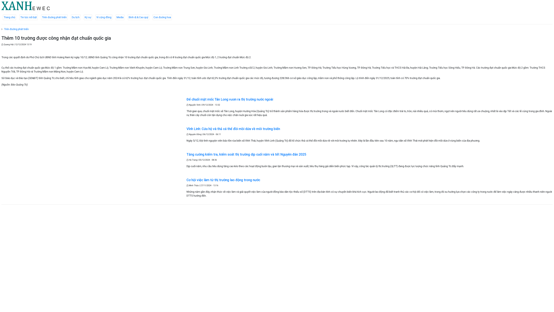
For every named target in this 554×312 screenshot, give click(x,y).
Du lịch (75, 17)
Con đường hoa (162, 17)
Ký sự (88, 17)
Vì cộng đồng (103, 17)
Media (120, 17)
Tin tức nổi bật (28, 17)
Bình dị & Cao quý (138, 17)
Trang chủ (9, 17)
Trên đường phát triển (54, 17)
